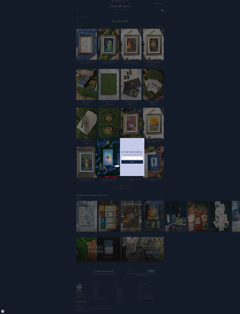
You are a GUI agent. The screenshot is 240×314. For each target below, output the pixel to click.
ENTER (132, 162)
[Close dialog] (143, 139)
